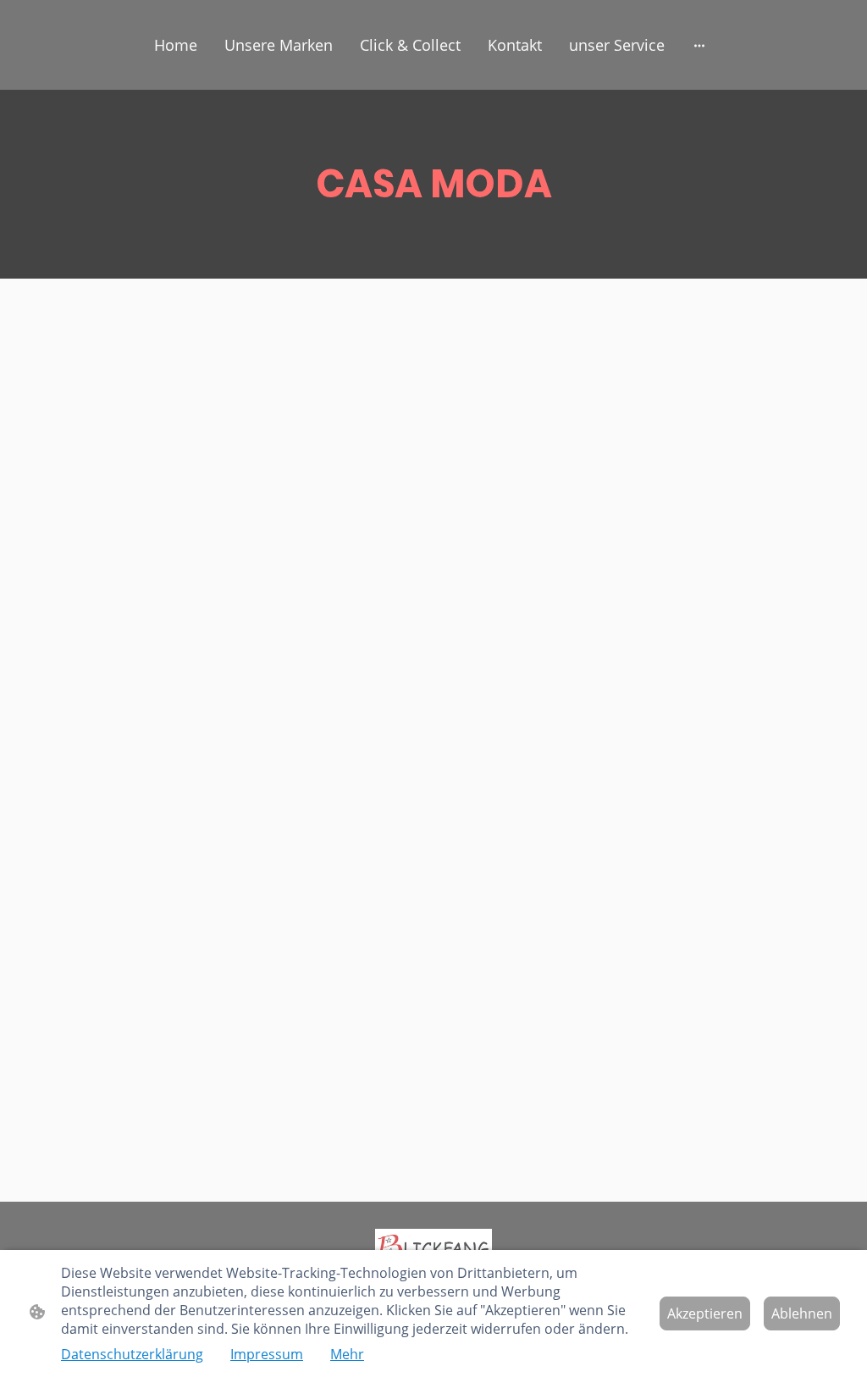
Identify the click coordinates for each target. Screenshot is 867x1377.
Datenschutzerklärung (132, 1354)
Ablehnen (801, 1313)
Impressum (266, 1354)
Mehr (347, 1354)
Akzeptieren (705, 1313)
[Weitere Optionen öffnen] (699, 45)
